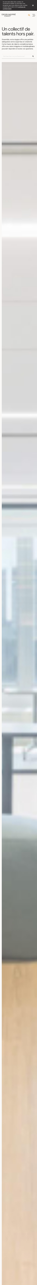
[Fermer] (33, 5)
